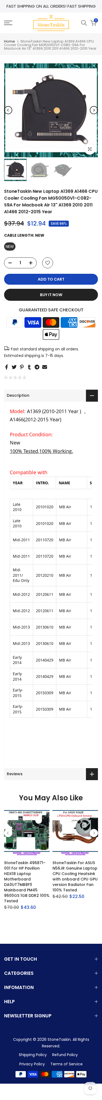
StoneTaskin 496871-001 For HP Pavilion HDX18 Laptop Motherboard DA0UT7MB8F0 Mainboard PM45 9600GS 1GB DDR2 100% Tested (27, 881)
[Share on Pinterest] (21, 367)
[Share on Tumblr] (29, 367)
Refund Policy (65, 1054)
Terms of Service (66, 1064)
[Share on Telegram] (37, 367)
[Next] (94, 110)
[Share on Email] (44, 367)
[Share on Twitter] (14, 367)
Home (9, 41)
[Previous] (8, 110)
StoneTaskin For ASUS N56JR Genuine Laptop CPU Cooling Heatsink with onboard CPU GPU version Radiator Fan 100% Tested (75, 876)
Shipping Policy (33, 1054)
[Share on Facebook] (6, 367)
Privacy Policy (32, 1064)
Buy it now (51, 294)
